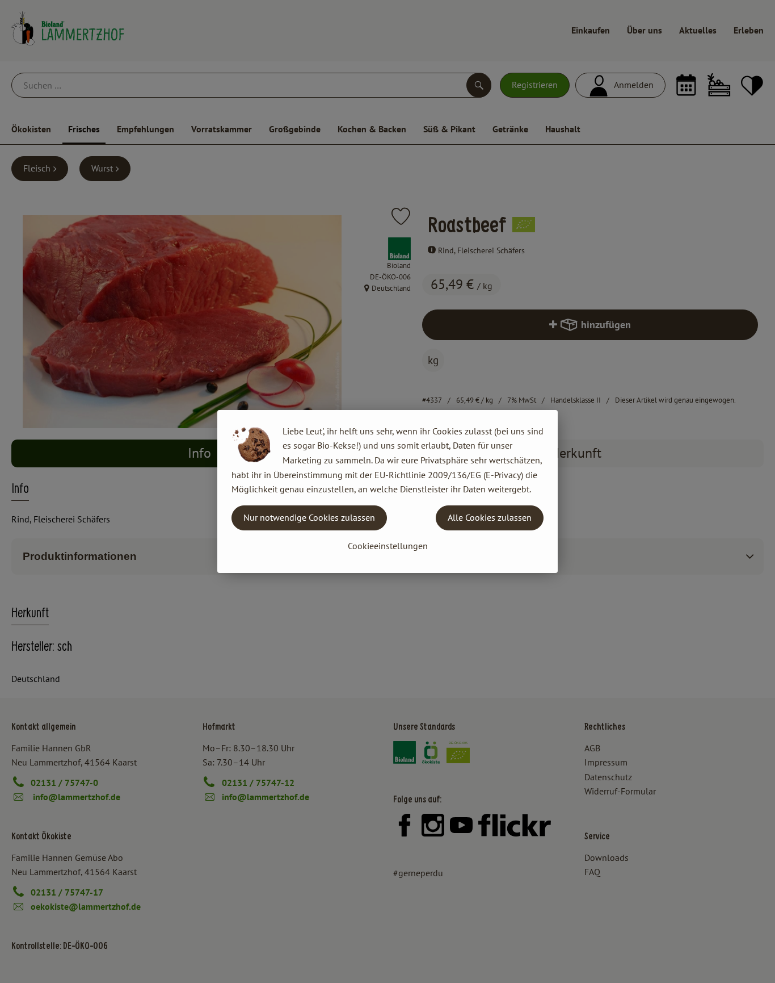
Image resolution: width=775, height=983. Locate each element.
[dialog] (387, 491)
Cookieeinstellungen (388, 545)
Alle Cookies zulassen (490, 517)
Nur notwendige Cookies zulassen (309, 517)
